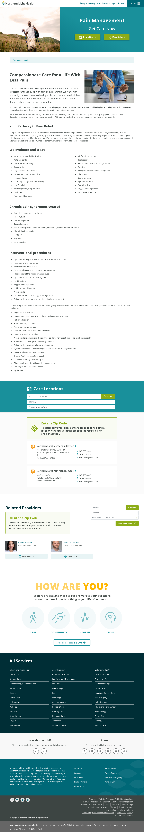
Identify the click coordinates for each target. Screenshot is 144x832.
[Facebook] (12, 800)
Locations (89, 37)
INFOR (121, 807)
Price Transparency (125, 812)
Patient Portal (110, 768)
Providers (118, 37)
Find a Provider (80, 782)
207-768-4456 (85, 478)
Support (129, 807)
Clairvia (113, 807)
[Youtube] (17, 800)
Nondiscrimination (108, 802)
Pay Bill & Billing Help (113, 777)
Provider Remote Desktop (97, 807)
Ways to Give (110, 782)
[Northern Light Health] (18, 3)
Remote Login (127, 804)
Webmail (115, 804)
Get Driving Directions (88, 457)
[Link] (84, 751)
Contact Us (79, 777)
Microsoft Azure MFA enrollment (119, 810)
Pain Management (20, 60)
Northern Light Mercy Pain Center (55, 445)
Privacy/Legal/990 (125, 802)
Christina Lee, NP (25, 542)
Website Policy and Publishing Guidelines (116, 799)
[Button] (36, 751)
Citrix (107, 804)
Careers (77, 773)
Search (109, 396)
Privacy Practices (90, 802)
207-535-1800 (85, 451)
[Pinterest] (22, 800)
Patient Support (111, 773)
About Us (78, 768)
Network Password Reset (91, 804)
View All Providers (126, 523)
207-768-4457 (85, 475)
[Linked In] (28, 800)
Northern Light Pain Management (55, 470)
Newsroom (79, 786)
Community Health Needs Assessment (98, 812)
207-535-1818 (85, 454)
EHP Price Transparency (123, 815)
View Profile (28, 556)
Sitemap (92, 799)
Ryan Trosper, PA (71, 542)
